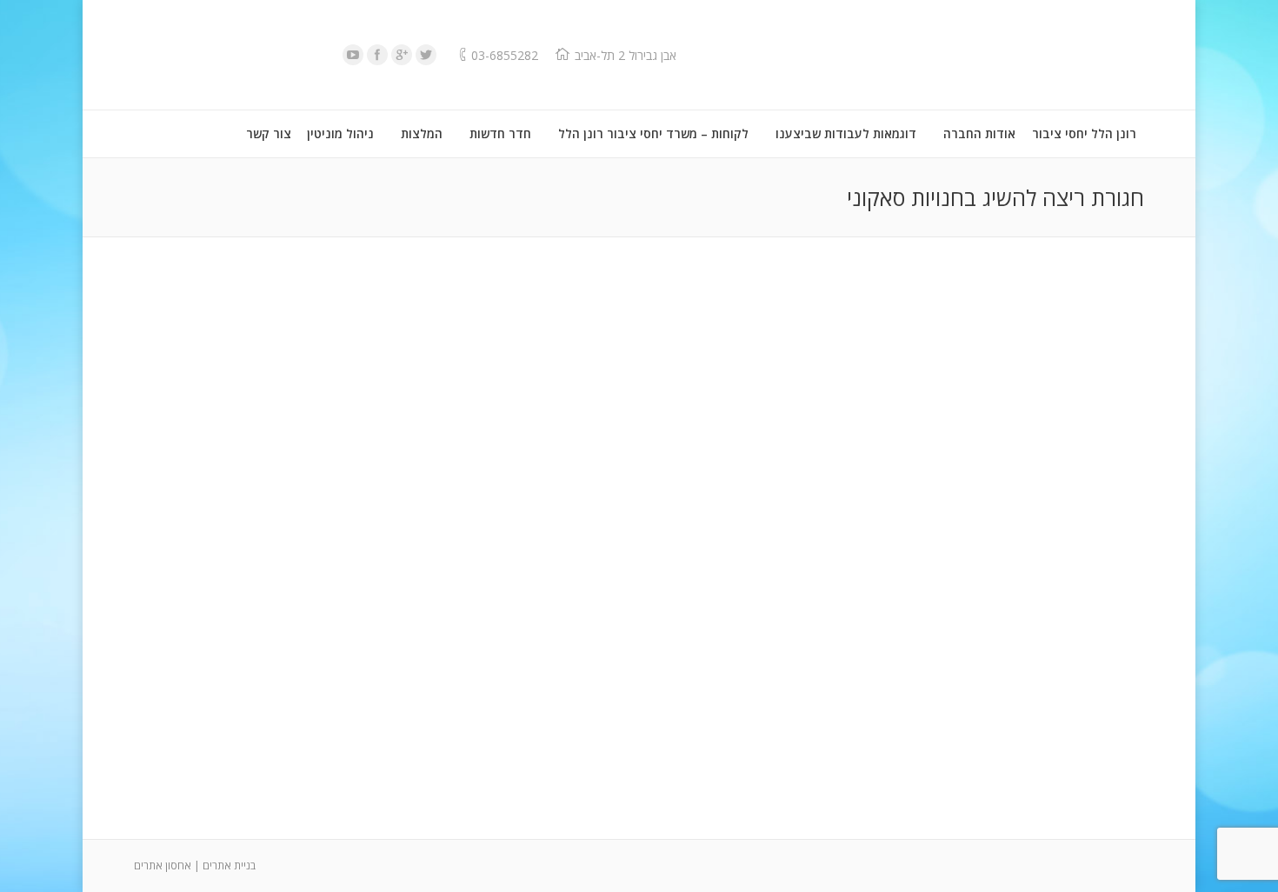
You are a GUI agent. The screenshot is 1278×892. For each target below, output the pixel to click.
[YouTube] (353, 54)
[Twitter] (426, 54)
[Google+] (401, 54)
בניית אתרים (229, 865)
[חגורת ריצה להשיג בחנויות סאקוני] (639, 534)
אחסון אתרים (162, 865)
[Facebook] (377, 54)
